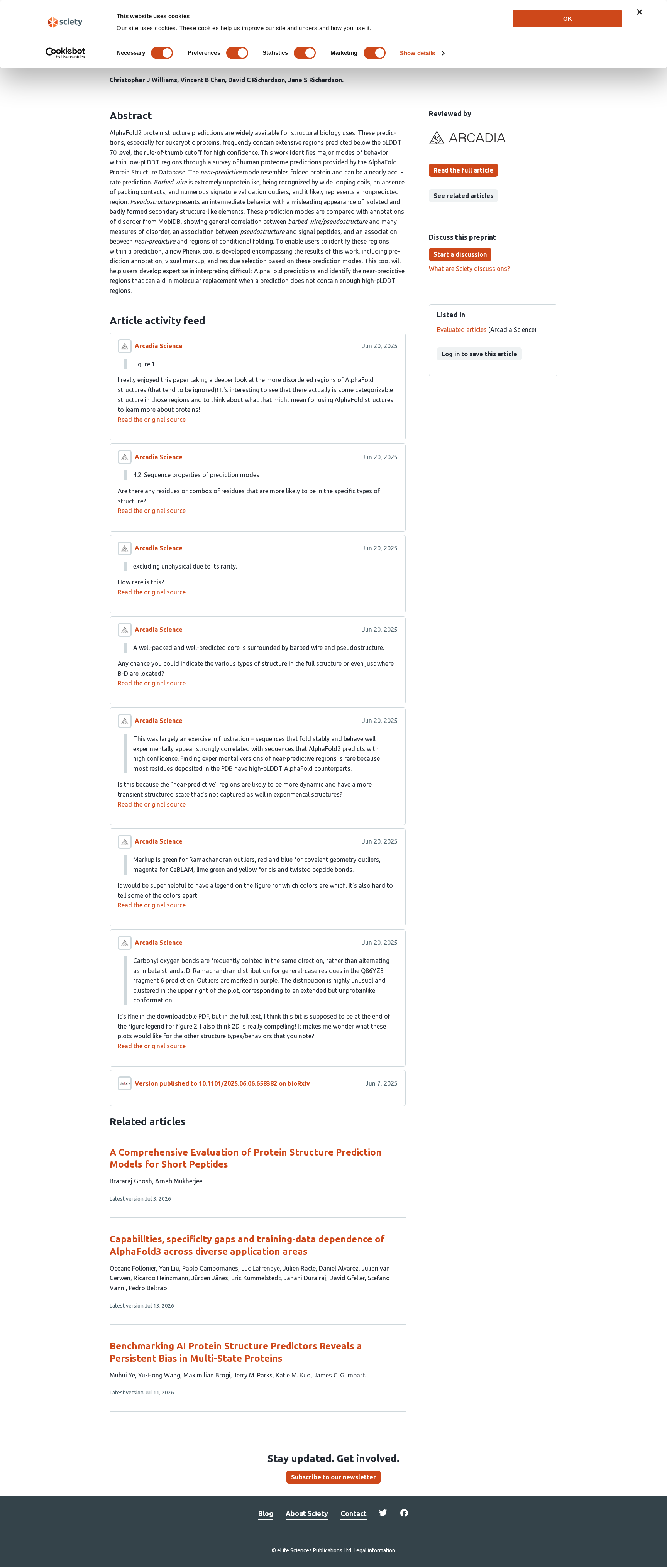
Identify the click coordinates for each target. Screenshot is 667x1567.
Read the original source (152, 419)
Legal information (374, 1550)
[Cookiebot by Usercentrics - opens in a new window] (65, 53)
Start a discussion (460, 254)
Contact (353, 1513)
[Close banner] (639, 12)
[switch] (237, 53)
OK (567, 18)
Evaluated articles (462, 329)
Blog (265, 1513)
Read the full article (463, 170)
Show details (417, 53)
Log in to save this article (479, 353)
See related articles (463, 195)
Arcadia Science (159, 345)
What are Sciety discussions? (469, 268)
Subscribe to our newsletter (333, 1477)
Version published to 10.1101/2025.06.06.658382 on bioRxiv (222, 1083)
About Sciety (307, 1513)
